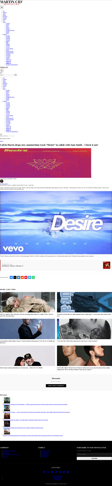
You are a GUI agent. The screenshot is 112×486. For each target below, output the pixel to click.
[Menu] (2, 7)
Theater (8, 23)
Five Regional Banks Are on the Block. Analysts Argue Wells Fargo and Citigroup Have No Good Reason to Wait (35, 435)
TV (4, 11)
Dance (1, 141)
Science (5, 18)
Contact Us (5, 456)
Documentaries (6, 404)
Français (8, 40)
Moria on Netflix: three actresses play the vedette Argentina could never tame (24, 427)
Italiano (8, 44)
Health (7, 31)
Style (7, 26)
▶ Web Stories (56, 467)
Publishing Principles (46, 450)
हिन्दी (7, 42)
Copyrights (57, 479)
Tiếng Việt (8, 59)
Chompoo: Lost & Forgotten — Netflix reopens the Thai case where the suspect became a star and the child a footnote (39, 404)
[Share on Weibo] (25, 277)
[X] (48, 472)
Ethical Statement (45, 452)
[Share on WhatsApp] (33, 277)
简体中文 (8, 61)
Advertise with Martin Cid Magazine (11, 454)
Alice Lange (5, 183)
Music (4, 15)
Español (8, 37)
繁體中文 (8, 63)
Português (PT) (9, 51)
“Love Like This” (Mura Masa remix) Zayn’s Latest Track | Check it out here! (77, 341)
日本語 (8, 45)
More (4, 22)
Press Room (5, 452)
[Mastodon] (64, 472)
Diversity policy (44, 453)
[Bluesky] (60, 472)
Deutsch (8, 38)
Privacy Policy (57, 478)
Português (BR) (10, 52)
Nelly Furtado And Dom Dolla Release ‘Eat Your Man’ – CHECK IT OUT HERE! (21, 367)
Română (8, 54)
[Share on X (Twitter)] (14, 277)
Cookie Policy (57, 477)
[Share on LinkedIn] (18, 277)
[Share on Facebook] (11, 277)
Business (5, 16)
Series (4, 420)
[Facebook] (44, 472)
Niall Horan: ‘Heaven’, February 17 (12, 266)
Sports (4, 19)
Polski (7, 50)
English (5, 34)
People (7, 27)
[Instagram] (56, 472)
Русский (8, 55)
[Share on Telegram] (29, 277)
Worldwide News (10, 30)
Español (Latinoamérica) (12, 64)
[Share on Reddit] (22, 277)
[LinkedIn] (52, 472)
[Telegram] (68, 472)
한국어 (8, 47)
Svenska (8, 57)
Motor (7, 33)
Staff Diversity (44, 456)
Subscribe (94, 458)
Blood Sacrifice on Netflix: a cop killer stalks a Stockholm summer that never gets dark (27, 420)
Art (4, 20)
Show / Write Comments (56, 385)
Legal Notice (57, 476)
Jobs (4, 455)
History (8, 29)
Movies (5, 12)
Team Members (6, 453)
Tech (4, 13)
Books (7, 24)
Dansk (7, 41)
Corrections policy (45, 454)
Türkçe (8, 58)
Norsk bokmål (9, 48)
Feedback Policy (44, 455)
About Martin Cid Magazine (9, 450)
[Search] (2, 70)
